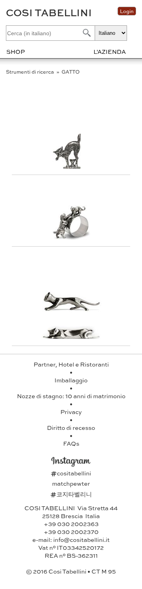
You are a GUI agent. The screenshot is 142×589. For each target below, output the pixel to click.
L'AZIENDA (109, 51)
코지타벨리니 (71, 494)
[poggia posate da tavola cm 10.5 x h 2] (71, 337)
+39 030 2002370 (71, 531)
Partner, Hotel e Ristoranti (71, 364)
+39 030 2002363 (71, 523)
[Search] (86, 33)
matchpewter (71, 483)
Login (127, 11)
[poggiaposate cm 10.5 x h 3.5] (71, 309)
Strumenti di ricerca (30, 71)
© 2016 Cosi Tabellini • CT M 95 (71, 571)
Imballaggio (71, 380)
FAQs (71, 443)
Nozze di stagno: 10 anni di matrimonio (71, 395)
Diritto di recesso (71, 427)
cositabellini (71, 473)
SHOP (15, 51)
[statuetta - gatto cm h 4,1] (71, 166)
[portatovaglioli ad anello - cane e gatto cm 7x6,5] (72, 237)
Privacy (71, 411)
